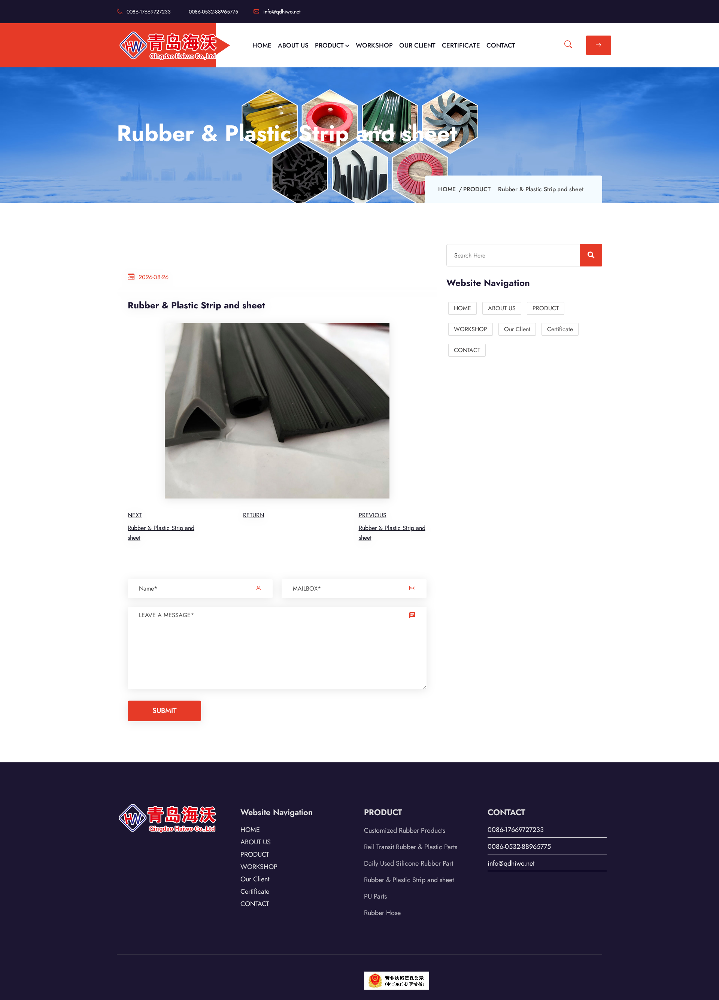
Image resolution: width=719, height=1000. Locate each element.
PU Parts (375, 896)
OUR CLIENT (417, 45)
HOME (261, 45)
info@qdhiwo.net (281, 11)
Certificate (560, 329)
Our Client (517, 329)
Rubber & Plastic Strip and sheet (409, 880)
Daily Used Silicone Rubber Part (408, 863)
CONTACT (500, 45)
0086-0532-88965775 (213, 11)
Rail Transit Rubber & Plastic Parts (410, 847)
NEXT (135, 515)
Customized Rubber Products (404, 830)
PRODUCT (329, 45)
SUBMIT (164, 710)
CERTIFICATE (461, 45)
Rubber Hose (382, 913)
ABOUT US (293, 45)
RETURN (253, 515)
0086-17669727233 (148, 11)
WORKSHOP (374, 45)
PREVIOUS (372, 515)
